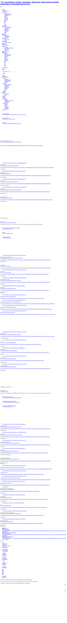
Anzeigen (4, 554)
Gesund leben (7, 39)
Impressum (4, 557)
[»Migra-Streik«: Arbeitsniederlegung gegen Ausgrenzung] (14, 440)
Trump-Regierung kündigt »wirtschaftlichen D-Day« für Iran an (11, 141)
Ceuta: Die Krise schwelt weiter (5, 272)
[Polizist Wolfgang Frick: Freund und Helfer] (6, 486)
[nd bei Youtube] (5, 25)
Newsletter (6, 19)
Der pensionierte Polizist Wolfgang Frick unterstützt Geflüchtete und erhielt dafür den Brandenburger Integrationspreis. (20, 491)
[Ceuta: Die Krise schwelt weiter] (15, 269)
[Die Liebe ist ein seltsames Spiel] (13, 502)
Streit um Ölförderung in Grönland (6, 497)
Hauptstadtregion (7, 55)
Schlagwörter (5, 563)
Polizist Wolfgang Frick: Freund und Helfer (7, 489)
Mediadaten (4, 555)
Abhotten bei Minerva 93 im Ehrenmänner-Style (8, 366)
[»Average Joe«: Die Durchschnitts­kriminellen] (14, 339)
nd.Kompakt (7, 35)
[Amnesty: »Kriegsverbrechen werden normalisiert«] (14, 179)
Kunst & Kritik (7, 28)
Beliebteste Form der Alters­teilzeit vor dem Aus (8, 288)
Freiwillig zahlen (5, 547)
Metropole (6, 88)
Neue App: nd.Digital (6, 545)
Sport (5, 16)
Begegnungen (7, 30)
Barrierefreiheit (5, 559)
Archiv (4, 562)
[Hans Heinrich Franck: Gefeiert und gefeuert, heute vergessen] (15, 510)
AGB (3, 560)
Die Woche (6, 17)
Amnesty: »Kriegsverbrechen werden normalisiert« (8, 181)
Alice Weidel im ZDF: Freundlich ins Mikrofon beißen (9, 165)
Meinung (6, 13)
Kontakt (4, 552)
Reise (5, 32)
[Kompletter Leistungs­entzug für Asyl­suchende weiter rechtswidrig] (15, 432)
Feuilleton (6, 56)
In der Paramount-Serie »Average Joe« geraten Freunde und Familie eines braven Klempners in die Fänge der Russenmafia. (20, 344)
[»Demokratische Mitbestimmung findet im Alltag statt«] (14, 448)
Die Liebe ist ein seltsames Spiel (5, 505)
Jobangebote (5, 553)
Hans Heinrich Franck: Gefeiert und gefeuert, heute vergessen (10, 513)
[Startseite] (33, 3)
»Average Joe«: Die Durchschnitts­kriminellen (7, 342)
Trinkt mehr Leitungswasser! (5, 266)
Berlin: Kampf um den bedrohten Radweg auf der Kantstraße (10, 334)
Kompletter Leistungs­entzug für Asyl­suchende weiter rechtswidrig (11, 434)
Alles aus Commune (8, 42)
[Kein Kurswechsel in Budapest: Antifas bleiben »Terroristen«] (14, 277)
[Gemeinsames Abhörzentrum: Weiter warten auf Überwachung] (14, 424)
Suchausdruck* (5, 71)
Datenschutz (5, 558)
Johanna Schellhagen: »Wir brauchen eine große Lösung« (9, 459)
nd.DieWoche (7, 48)
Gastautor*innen (5, 550)
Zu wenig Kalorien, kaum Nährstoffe (6, 521)
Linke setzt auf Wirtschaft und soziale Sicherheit (8, 358)
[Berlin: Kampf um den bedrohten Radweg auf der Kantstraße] (15, 331)
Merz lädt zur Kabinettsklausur (5, 173)
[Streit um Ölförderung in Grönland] (14, 494)
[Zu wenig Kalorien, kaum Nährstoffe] (14, 518)
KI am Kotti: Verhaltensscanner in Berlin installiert (8, 350)
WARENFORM (21, 583)
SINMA (28, 583)
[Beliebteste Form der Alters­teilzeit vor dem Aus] (14, 285)
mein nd (4, 69)
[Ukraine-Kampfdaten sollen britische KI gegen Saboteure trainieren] (14, 255)
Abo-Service (7, 49)
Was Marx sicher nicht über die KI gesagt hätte (8, 222)
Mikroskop (6, 29)
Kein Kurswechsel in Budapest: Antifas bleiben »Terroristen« (10, 280)
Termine (4, 43)
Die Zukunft (5, 566)
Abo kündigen (5, 543)
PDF (3, 544)
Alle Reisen (6, 45)
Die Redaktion (5, 549)
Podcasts (6, 18)
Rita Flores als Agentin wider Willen (6, 197)
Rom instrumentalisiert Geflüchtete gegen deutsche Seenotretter (10, 189)
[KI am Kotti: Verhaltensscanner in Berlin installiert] (14, 347)
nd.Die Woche (7, 36)
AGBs (6, 50)
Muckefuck (6, 37)
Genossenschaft (5, 67)
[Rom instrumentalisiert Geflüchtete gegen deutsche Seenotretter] (15, 187)
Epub (5, 544)
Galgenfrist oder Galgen (4, 391)
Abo (1, 6)
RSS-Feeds (4, 567)
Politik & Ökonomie (8, 14)
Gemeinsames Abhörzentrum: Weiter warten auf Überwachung (10, 426)
